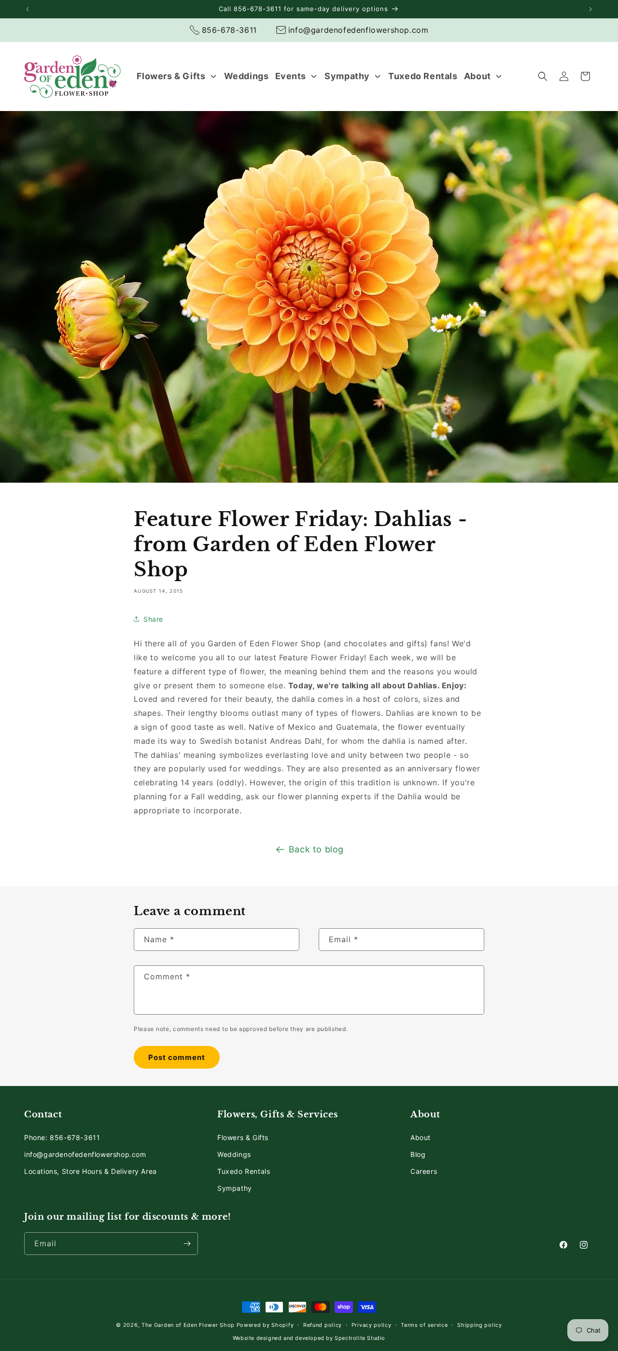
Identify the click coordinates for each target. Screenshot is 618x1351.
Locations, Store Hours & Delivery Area (90, 1171)
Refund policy (322, 1325)
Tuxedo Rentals (243, 1171)
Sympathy (234, 1188)
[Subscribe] (186, 1243)
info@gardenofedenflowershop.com (85, 1154)
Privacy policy (371, 1325)
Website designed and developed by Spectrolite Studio (309, 1338)
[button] (542, 76)
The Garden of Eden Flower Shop (188, 1325)
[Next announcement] (590, 9)
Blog (417, 1154)
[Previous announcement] (27, 9)
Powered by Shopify (265, 1325)
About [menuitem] (477, 76)
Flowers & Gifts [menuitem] (171, 76)
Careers (423, 1171)
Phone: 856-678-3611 (62, 1137)
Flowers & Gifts (242, 1137)
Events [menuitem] (291, 76)
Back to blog (316, 849)
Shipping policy (479, 1325)
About (420, 1137)
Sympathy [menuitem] (347, 76)
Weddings (234, 1154)
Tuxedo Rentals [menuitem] (422, 76)
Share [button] (153, 619)
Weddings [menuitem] (246, 76)
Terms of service (424, 1325)
